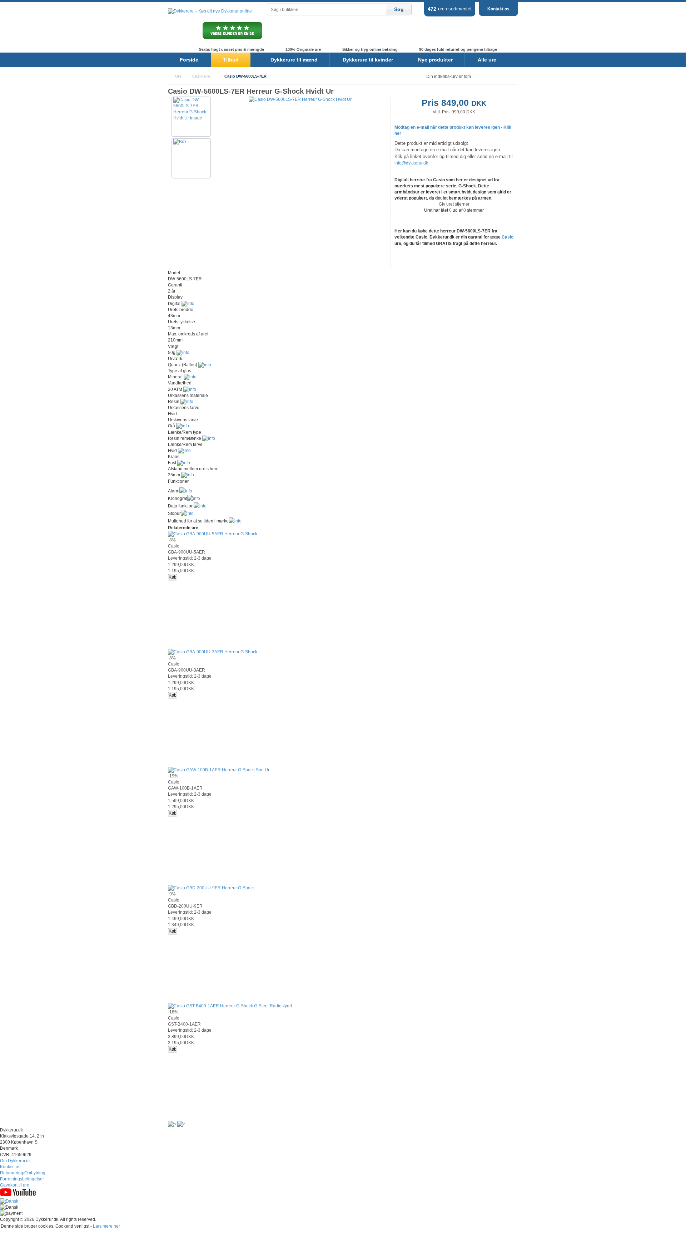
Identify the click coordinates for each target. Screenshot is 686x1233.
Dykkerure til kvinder (368, 60)
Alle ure (487, 60)
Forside (189, 60)
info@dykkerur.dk (411, 163)
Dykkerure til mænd (294, 60)
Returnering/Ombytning (22, 1172)
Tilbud (231, 60)
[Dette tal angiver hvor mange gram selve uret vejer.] (183, 352)
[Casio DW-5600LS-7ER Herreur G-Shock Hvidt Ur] (300, 99)
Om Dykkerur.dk (15, 1160)
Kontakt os (498, 8)
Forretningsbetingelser (22, 1179)
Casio (507, 237)
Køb (173, 577)
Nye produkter (435, 60)
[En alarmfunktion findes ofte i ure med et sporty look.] (185, 490)
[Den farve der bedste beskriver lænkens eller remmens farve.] (184, 450)
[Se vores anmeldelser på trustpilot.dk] (232, 38)
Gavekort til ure (14, 1185)
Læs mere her (106, 1226)
